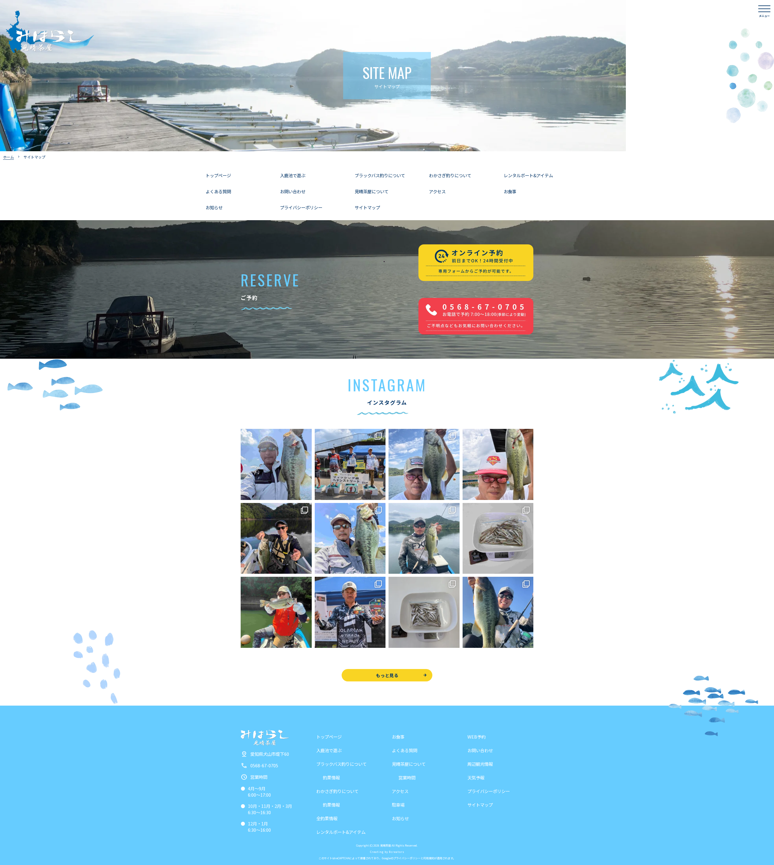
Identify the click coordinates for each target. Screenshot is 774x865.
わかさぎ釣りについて (450, 175)
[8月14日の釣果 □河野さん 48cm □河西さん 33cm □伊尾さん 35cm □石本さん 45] (276, 538)
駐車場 (398, 804)
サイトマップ (367, 207)
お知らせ (214, 207)
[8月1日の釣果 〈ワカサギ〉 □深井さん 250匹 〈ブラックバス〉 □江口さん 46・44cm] (424, 612)
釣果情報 (331, 777)
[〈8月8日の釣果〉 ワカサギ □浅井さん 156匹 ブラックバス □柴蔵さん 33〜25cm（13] (498, 538)
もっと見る (387, 675)
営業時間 (406, 777)
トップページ (218, 175)
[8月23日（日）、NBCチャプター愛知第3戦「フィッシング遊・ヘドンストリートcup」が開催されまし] (350, 464)
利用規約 (428, 858)
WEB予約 (476, 736)
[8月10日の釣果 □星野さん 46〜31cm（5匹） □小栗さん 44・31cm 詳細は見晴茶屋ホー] (350, 538)
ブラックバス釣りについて (380, 175)
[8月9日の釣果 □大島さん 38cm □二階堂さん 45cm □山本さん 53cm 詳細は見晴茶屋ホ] (424, 538)
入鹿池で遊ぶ (292, 175)
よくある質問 (218, 191)
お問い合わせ (292, 191)
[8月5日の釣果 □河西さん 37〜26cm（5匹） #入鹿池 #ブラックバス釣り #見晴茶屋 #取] (276, 612)
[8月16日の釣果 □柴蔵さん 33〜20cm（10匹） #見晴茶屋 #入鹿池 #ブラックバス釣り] (498, 464)
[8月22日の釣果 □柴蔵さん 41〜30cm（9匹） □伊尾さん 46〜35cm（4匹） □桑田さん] (424, 464)
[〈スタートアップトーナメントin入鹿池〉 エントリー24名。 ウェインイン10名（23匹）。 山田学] (350, 612)
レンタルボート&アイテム (528, 175)
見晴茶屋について (372, 191)
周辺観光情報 (480, 764)
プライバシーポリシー (301, 207)
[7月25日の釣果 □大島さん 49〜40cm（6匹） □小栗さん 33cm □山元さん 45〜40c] (498, 612)
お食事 (510, 191)
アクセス (437, 191)
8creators (396, 852)
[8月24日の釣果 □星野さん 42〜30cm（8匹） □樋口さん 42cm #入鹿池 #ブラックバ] (276, 464)
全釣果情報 (326, 818)
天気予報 (475, 777)
